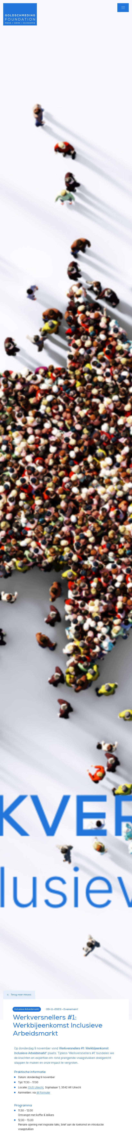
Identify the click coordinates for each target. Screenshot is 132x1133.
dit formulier (43, 1092)
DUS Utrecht (35, 1087)
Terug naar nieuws (21, 995)
